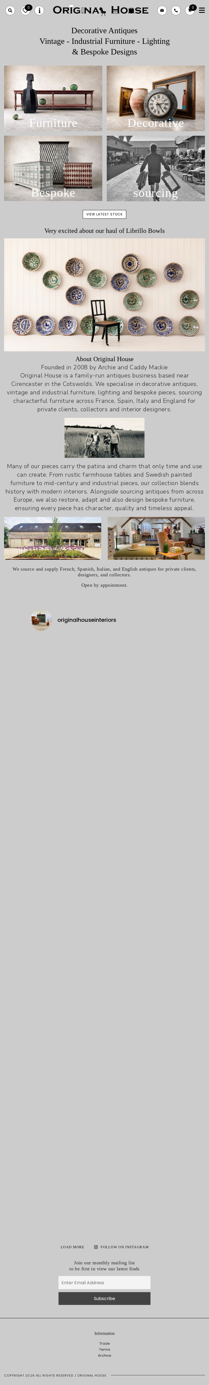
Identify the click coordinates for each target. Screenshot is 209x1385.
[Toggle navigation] (202, 10)
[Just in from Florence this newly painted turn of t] (47, 852)
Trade (104, 1343)
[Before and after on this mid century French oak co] (85, 686)
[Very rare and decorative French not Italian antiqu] (161, 673)
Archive (104, 1355)
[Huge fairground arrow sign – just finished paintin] (123, 1149)
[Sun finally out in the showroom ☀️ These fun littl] (161, 875)
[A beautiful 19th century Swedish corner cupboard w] (85, 937)
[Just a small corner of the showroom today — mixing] (47, 1133)
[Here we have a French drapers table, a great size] (85, 1117)
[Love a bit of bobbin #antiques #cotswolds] (47, 650)
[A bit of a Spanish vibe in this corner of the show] (123, 872)
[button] (10, 10)
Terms (104, 1349)
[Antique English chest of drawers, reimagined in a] (161, 1126)
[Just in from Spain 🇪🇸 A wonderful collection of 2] (123, 722)
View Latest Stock (104, 214)
